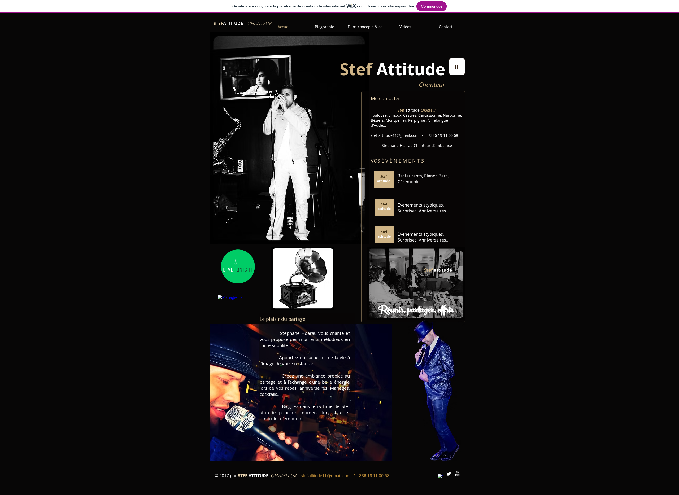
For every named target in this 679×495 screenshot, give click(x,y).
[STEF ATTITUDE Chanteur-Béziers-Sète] (440, 476)
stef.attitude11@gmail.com (395, 135)
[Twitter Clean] (448, 473)
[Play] (457, 66)
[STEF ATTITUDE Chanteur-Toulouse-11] (457, 473)
